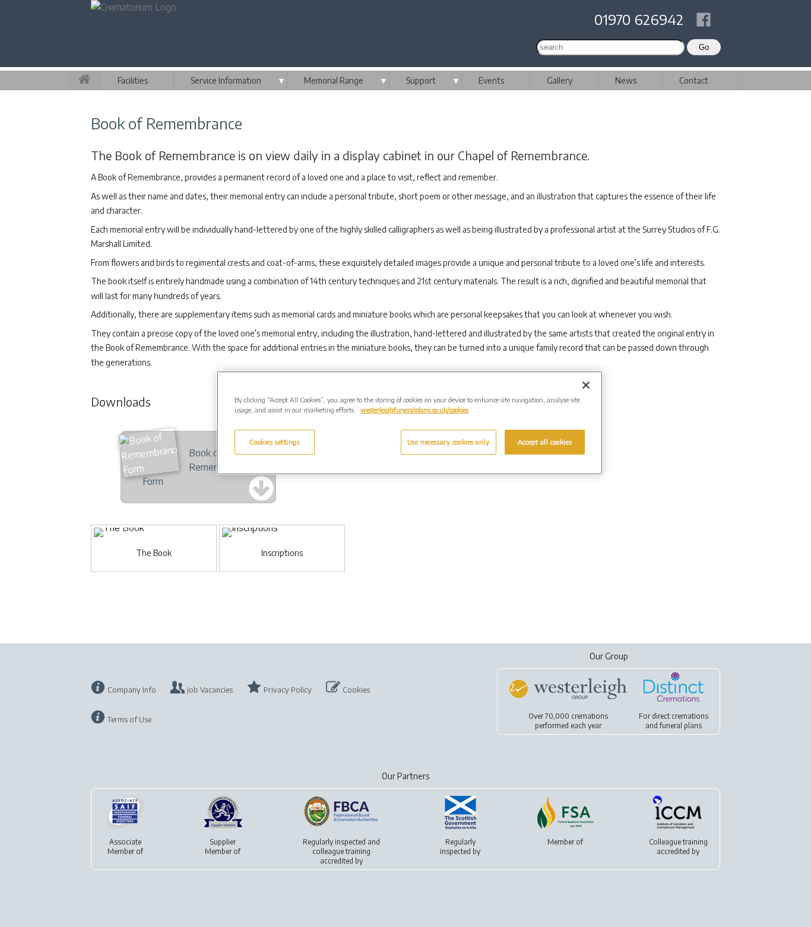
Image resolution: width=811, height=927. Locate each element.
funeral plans (681, 725)
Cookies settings (274, 441)
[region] (410, 423)
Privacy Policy (288, 689)
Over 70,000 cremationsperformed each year (568, 721)
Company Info (131, 689)
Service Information (226, 80)
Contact (693, 80)
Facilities (133, 80)
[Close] (586, 385)
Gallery (559, 80)
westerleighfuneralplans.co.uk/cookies (414, 409)
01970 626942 (638, 19)
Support (421, 80)
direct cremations (680, 716)
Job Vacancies (210, 689)
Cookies (356, 689)
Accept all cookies (545, 441)
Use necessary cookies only (448, 441)
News (625, 80)
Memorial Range (333, 80)
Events (491, 80)
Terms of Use (129, 719)
